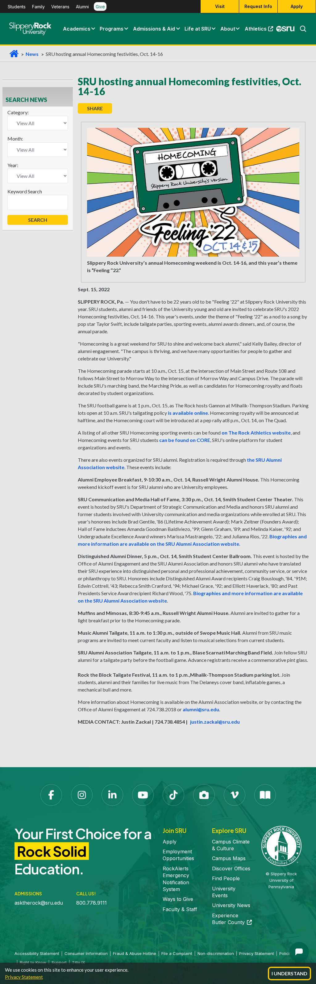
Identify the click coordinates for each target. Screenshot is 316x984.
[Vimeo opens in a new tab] (234, 795)
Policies (286, 953)
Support (59, 962)
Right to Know (33, 962)
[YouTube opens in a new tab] (143, 795)
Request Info (258, 6)
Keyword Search (24, 191)
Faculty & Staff (180, 909)
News (32, 54)
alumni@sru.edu (201, 709)
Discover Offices (231, 868)
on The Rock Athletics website (256, 432)
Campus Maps (229, 858)
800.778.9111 (91, 903)
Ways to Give (178, 899)
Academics (76, 29)
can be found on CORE (184, 440)
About (227, 29)
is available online (188, 413)
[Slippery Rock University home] (281, 845)
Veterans (60, 6)
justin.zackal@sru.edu (215, 722)
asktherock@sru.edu (39, 903)
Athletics (260, 30)
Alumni (82, 6)
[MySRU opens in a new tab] (285, 28)
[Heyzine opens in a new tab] (265, 795)
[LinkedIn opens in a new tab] (112, 795)
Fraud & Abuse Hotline (134, 953)
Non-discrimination (216, 953)
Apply (297, 6)
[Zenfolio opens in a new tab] (204, 795)
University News (231, 905)
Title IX (78, 962)
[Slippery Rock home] (30, 28)
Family (38, 6)
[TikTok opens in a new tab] (173, 795)
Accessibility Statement (37, 953)
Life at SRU (198, 29)
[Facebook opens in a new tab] (51, 795)
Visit (220, 6)
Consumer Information (86, 953)
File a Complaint (176, 953)
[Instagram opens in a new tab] (82, 795)
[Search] (300, 28)
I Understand (289, 973)
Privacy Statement (24, 977)
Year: (12, 165)
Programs (111, 29)
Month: (15, 138)
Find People (226, 878)
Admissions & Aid (154, 29)
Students (17, 6)
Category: (18, 112)
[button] (93, 29)
